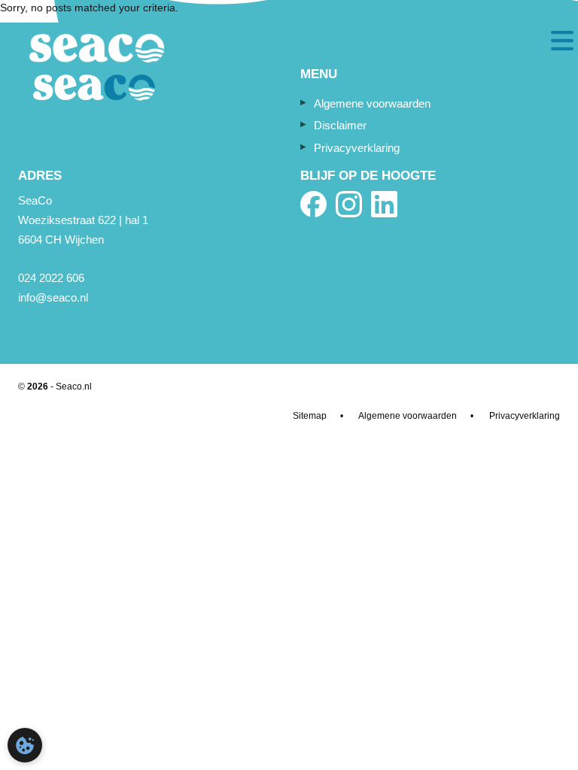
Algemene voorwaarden (372, 103)
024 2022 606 (51, 277)
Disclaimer (340, 125)
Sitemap (310, 416)
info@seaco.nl (53, 297)
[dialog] (25, 745)
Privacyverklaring (357, 147)
